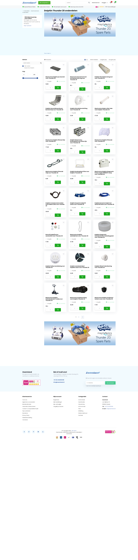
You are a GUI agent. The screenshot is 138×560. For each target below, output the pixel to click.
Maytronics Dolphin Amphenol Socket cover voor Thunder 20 (104, 298)
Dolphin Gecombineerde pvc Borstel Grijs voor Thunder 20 (54, 109)
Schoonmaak (81, 406)
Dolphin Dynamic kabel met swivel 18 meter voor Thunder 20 (104, 203)
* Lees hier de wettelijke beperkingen (93, 385)
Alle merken (27, 66)
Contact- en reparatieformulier (30, 408)
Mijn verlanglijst (57, 404)
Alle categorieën (44, 2)
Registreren (56, 400)
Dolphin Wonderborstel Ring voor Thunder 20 (78, 109)
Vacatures (25, 420)
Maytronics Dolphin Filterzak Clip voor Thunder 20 (54, 172)
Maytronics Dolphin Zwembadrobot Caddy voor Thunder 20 (54, 299)
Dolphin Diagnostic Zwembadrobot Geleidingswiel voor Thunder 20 (104, 236)
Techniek (80, 415)
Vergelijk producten (58, 406)
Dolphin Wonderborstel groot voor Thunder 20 (104, 77)
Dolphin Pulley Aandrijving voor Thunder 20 (55, 266)
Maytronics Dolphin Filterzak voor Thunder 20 (103, 140)
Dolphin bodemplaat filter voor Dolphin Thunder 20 (79, 172)
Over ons (24, 400)
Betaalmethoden (26, 404)
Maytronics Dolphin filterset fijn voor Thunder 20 (55, 140)
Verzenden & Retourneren (28, 406)
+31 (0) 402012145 (58, 380)
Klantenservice (95, 2)
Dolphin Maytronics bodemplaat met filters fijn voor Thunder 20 (78, 141)
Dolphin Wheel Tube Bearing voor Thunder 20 (103, 266)
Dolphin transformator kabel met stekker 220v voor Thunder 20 (55, 204)
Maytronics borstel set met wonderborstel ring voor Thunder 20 (78, 78)
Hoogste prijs (112, 59)
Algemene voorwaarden (28, 402)
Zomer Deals (81, 400)
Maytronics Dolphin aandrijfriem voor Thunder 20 (79, 235)
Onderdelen (27, 11)
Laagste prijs (103, 59)
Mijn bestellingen (57, 402)
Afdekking (80, 411)
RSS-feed (74, 430)
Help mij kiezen (27, 25)
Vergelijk (49, 81)
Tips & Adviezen (26, 411)
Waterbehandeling (27, 417)
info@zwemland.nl (58, 382)
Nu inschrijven (110, 383)
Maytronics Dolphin (29, 68)
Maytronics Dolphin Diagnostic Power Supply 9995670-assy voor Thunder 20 (104, 173)
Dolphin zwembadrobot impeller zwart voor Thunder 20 (79, 266)
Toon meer (47, 53)
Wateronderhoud (82, 413)
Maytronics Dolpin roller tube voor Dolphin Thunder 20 (103, 109)
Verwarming (81, 404)
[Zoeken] (89, 2)
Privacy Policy (25, 415)
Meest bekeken (94, 59)
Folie (79, 408)
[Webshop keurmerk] (110, 432)
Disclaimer (25, 413)
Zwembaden (81, 402)
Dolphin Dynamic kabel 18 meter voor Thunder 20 (78, 203)
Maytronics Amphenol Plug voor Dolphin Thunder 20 (78, 298)
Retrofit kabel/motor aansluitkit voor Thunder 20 (54, 235)
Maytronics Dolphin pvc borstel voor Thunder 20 (55, 77)
